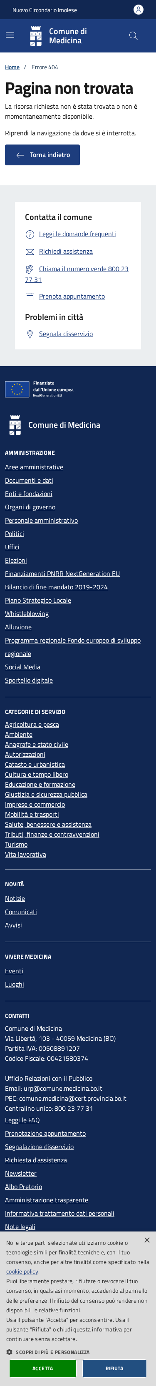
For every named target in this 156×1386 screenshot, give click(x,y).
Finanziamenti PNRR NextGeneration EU (62, 573)
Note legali (20, 1226)
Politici (14, 533)
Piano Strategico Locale (38, 600)
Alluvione (18, 627)
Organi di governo (30, 507)
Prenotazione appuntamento (45, 1133)
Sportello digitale (29, 680)
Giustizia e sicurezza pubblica (46, 794)
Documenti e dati (29, 480)
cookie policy (22, 1271)
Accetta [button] (42, 1368)
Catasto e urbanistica (35, 764)
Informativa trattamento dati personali (59, 1213)
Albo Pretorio (23, 1187)
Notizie (15, 898)
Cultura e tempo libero (36, 774)
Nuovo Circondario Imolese (44, 9)
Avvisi (13, 925)
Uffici (12, 547)
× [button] (147, 1240)
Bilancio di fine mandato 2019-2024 (56, 587)
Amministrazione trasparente (46, 1200)
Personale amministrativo (41, 520)
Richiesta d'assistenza (36, 1160)
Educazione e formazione (40, 784)
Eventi (14, 971)
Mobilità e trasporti (32, 814)
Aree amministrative (34, 467)
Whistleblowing (27, 613)
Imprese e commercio (35, 804)
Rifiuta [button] (115, 1368)
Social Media (22, 667)
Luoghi (14, 984)
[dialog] (78, 1308)
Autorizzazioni (25, 754)
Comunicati (21, 912)
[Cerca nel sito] (134, 36)
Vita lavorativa (25, 854)
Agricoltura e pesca (32, 724)
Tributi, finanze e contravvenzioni (52, 834)
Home (12, 66)
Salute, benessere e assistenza (48, 824)
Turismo (16, 844)
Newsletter (21, 1173)
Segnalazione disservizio (39, 1147)
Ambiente (18, 734)
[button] (78, 1352)
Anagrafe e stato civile (36, 744)
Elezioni (16, 560)
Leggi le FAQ (22, 1120)
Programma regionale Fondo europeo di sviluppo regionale (73, 646)
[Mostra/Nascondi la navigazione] (10, 35)
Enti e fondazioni (28, 494)
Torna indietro (49, 155)
